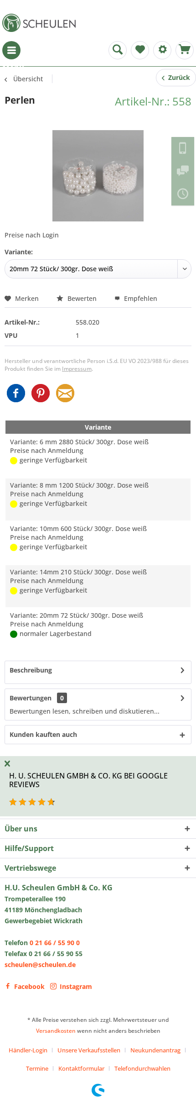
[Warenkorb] (184, 50)
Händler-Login (28, 1050)
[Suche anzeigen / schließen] (117, 50)
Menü (11, 50)
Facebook (29, 986)
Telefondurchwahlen (142, 1068)
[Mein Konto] (162, 50)
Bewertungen (31, 698)
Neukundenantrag (155, 1050)
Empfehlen (139, 298)
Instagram (76, 986)
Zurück (177, 77)
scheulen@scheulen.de (40, 964)
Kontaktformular (81, 1068)
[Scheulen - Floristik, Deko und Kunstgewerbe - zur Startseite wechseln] (41, 23)
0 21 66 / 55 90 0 (55, 942)
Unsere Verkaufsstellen (88, 1050)
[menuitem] (11, 50)
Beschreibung (31, 670)
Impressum (77, 369)
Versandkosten (56, 1031)
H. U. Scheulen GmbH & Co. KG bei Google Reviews (88, 780)
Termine (37, 1068)
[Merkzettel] (140, 50)
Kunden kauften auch (43, 734)
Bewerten (82, 298)
